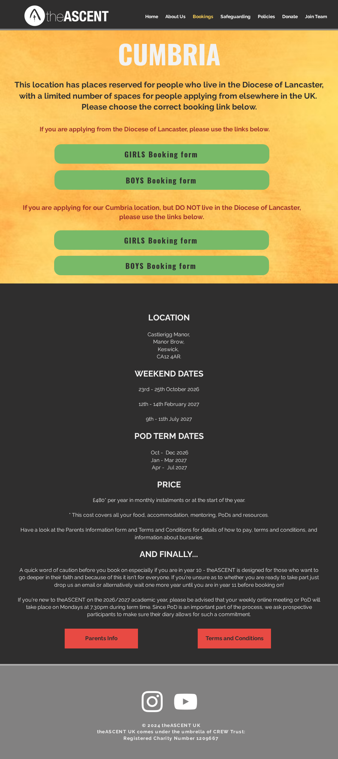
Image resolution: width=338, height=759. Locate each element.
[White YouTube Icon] (185, 701)
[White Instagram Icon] (152, 701)
